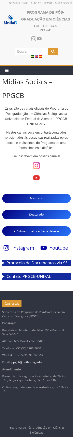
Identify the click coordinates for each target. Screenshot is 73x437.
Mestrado (36, 198)
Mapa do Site (63, 3)
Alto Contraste (42, 3)
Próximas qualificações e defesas (36, 231)
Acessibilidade (18, 3)
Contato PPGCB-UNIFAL (28, 276)
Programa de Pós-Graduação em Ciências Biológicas (45, 19)
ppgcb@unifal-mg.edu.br (28, 362)
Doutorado (36, 214)
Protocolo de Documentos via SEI (37, 262)
